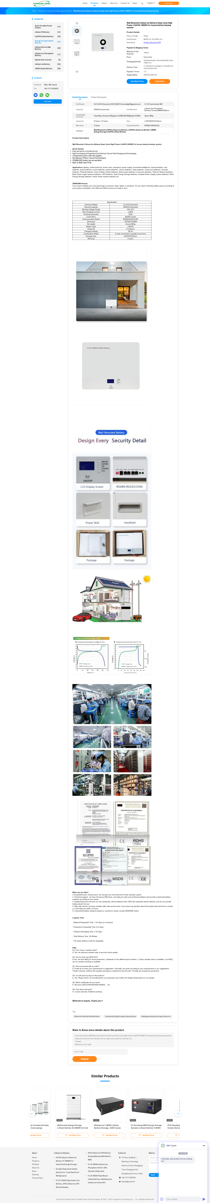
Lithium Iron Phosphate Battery (48, 54)
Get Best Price (137, 81)
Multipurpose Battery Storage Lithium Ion (156, 1016)
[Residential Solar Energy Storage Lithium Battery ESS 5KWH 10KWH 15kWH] (49, 1105)
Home (34, 1158)
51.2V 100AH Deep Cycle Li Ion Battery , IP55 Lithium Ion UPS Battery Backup (68, 1183)
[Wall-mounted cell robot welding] (103, 42)
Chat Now (169, 3)
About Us (35, 1168)
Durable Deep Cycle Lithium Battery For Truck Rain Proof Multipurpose (67, 1172)
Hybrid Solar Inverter (48, 60)
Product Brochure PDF (152, 43)
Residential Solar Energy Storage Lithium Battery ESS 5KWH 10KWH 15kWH (49, 1128)
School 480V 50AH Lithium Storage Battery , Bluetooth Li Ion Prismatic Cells (85, 1128)
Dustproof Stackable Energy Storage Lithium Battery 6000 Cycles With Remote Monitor (120, 1128)
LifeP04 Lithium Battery (48, 36)
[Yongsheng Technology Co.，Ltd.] (41, 4)
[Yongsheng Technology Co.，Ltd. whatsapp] (41, 95)
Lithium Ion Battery (48, 64)
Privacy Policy (37, 1178)
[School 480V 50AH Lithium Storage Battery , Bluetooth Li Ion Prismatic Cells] (86, 1105)
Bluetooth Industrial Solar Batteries (86, 1016)
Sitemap (35, 1175)
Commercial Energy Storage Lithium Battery (120, 1016)
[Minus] (203, 1145)
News (34, 1171)
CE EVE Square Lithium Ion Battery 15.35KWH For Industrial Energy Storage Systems (66, 1161)
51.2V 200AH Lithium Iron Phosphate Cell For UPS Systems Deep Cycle (98, 1167)
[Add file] (162, 1199)
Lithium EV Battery (48, 32)
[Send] (204, 1199)
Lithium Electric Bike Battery (48, 48)
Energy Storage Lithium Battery (48, 42)
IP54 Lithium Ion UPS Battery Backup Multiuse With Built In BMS (99, 1156)
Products (35, 1161)
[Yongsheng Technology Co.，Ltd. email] (36, 95)
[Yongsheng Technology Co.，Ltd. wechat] (47, 95)
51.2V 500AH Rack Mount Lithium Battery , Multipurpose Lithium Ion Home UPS (100, 1179)
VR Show (35, 1164)
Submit (85, 1059)
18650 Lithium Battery (48, 69)
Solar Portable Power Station (48, 27)
